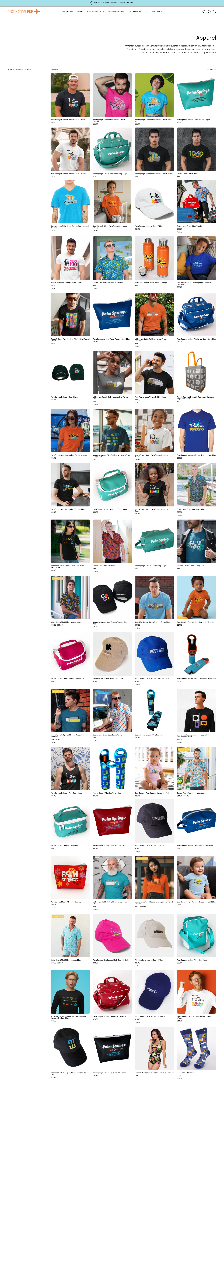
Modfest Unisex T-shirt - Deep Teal (190, 566)
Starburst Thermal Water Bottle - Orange (151, 282)
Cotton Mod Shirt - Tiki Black (104, 566)
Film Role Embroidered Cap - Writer (149, 960)
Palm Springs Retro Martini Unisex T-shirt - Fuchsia (109, 120)
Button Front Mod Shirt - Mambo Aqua (192, 793)
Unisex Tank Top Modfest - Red (105, 1129)
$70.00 (95, 176)
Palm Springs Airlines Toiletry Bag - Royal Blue (195, 845)
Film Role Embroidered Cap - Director (149, 845)
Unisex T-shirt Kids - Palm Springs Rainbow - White (152, 456)
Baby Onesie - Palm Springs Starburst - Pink (152, 793)
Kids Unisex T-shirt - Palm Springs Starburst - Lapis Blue (194, 283)
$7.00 (179, 401)
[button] (134, 11)
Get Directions (128, 2)
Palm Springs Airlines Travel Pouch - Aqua (193, 119)
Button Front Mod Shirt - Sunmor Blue (66, 960)
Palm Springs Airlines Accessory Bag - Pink (67, 678)
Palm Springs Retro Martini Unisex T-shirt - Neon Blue (154, 120)
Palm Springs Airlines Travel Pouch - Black (109, 1073)
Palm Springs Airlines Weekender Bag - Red (110, 1016)
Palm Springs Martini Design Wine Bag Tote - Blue (196, 678)
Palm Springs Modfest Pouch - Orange (66, 902)
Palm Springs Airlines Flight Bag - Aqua (192, 960)
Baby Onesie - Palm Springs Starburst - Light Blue (196, 902)
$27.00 (95, 230)
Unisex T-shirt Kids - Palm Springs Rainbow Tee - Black (154, 510)
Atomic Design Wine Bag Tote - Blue (107, 793)
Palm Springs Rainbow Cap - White (148, 226)
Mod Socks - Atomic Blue (186, 1073)
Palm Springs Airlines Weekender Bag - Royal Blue (196, 339)
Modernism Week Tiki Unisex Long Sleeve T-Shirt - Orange (154, 902)
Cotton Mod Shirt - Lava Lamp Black (191, 509)
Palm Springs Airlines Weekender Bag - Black (152, 1186)
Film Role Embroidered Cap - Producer (150, 1016)
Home (10, 69)
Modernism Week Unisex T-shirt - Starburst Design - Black (67, 566)
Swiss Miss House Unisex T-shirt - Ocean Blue (152, 622)
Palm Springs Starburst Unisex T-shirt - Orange (69, 455)
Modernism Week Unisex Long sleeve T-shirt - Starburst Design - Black (68, 1017)
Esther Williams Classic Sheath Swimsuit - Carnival (154, 1073)
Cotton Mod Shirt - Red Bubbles (105, 1242)
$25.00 (137, 229)
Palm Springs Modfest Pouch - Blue (64, 1129)
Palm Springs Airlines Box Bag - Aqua (65, 845)
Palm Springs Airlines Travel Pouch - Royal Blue (111, 339)
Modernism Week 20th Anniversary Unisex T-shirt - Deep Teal (112, 456)
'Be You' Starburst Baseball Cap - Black (65, 1242)
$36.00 (53, 122)
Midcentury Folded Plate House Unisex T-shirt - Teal (111, 902)
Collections (19, 69)
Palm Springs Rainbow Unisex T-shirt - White (68, 174)
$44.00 (179, 739)
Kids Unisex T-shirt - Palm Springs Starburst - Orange (110, 227)
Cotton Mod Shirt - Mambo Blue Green (108, 282)
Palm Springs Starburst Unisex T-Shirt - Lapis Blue (196, 455)
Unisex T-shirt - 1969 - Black (187, 174)
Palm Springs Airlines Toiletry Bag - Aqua (151, 566)
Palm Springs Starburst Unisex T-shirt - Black (68, 509)
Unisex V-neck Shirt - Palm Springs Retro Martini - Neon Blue (70, 227)
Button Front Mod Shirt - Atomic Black (66, 622)
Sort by (53, 70)
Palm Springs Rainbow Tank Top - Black (66, 793)
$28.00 (137, 568)
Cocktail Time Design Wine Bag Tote (149, 735)
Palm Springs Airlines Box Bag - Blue (191, 1186)
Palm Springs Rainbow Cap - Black (64, 397)
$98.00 (179, 229)
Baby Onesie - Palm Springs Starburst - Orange (195, 622)
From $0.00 (55, 739)
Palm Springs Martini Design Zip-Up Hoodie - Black (68, 1186)
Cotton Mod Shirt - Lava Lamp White (107, 735)
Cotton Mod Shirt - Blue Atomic (189, 226)
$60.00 (180, 963)
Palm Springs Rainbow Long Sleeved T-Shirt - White (194, 1017)
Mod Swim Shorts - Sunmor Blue (105, 1186)
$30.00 (137, 285)
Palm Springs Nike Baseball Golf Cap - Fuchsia (110, 960)
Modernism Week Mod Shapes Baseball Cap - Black (110, 623)
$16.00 (179, 122)
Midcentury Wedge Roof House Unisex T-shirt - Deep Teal (69, 735)
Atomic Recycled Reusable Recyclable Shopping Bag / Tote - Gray (195, 398)
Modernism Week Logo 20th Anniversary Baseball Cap (70, 1073)
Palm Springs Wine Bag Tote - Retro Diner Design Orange (154, 1243)
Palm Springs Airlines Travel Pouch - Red (109, 845)
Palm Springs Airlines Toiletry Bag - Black (193, 1129)
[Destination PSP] (24, 11)
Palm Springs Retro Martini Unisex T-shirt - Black (154, 174)
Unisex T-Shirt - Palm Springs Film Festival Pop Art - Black (70, 340)
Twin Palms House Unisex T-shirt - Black (150, 397)
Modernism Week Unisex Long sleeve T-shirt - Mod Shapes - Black (194, 735)
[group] (112, 3)
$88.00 (137, 1075)
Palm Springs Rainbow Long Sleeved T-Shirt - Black (194, 1243)
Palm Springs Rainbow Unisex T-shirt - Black (68, 119)
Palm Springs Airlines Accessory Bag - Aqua (110, 509)
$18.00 (179, 681)
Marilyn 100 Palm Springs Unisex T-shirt (66, 282)
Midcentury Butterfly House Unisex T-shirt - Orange (152, 340)
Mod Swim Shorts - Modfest (146, 1129)
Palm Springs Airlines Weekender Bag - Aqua (110, 174)
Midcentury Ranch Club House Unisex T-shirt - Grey (111, 398)
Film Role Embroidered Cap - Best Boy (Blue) (152, 678)
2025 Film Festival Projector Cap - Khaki (108, 678)
